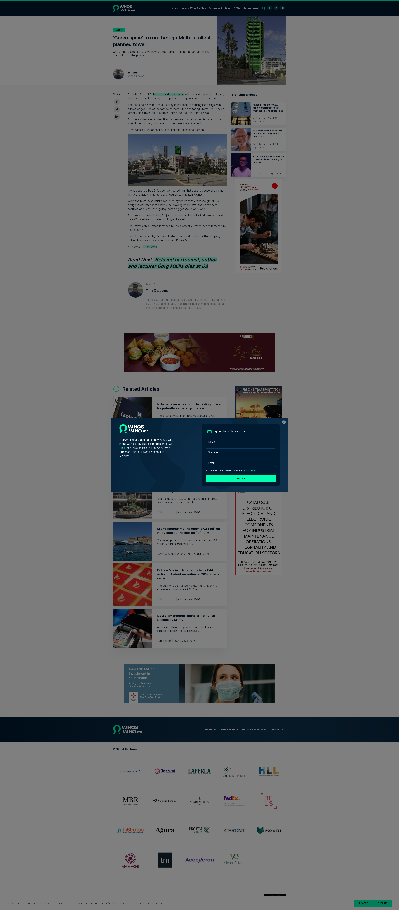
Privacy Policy (249, 471)
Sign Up (240, 478)
